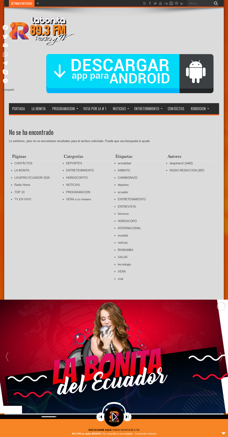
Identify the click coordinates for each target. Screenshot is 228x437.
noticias (123, 242)
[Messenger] (8, 80)
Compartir (8, 89)
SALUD (122, 257)
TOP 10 (19, 192)
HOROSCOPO (127, 221)
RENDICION (198, 108)
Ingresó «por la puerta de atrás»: (56, 3)
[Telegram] (8, 63)
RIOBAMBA (125, 250)
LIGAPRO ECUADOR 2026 (32, 177)
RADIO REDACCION (183, 170)
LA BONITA (39, 108)
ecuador (123, 192)
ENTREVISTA (127, 206)
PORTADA (18, 108)
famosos (123, 213)
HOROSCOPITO (77, 177)
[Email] (8, 45)
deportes (123, 184)
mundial (123, 235)
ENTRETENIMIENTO (146, 108)
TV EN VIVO (22, 199)
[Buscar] (215, 3)
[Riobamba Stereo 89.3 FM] (42, 42)
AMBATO (124, 170)
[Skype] (8, 72)
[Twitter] (8, 36)
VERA (122, 271)
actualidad (124, 163)
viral (120, 279)
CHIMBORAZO (127, 177)
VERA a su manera (78, 199)
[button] (221, 356)
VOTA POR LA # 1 (94, 108)
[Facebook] (8, 27)
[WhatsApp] (8, 54)
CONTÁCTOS (176, 108)
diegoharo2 (177, 163)
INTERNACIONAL (129, 228)
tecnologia (124, 264)
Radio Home (22, 184)
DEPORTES (74, 163)
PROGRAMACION (63, 108)
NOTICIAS (119, 108)
